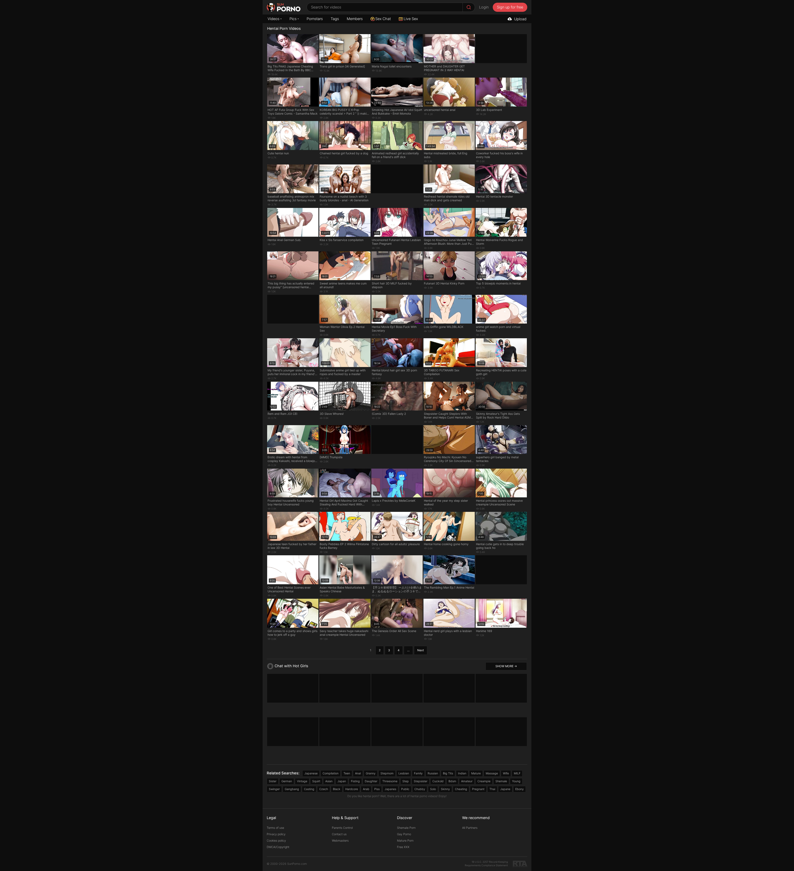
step (405, 781)
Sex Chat (383, 19)
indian (462, 773)
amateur (466, 781)
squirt (316, 781)
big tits (448, 773)
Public (405, 789)
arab (366, 789)
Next (420, 650)
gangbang (292, 789)
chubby (419, 789)
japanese (311, 773)
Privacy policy (276, 834)
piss (377, 789)
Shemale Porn (406, 827)
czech (323, 789)
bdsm (452, 781)
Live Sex (411, 19)
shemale (501, 781)
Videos (273, 19)
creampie (483, 781)
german (286, 781)
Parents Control (342, 827)
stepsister (420, 781)
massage (492, 773)
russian (433, 773)
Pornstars (315, 19)
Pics (293, 19)
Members (355, 19)
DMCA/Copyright (278, 847)
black (336, 789)
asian (328, 781)
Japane (505, 789)
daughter (371, 781)
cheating (461, 789)
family (418, 773)
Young (516, 781)
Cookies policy (276, 840)
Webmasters (340, 840)
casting (309, 789)
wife (506, 773)
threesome (389, 781)
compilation (330, 773)
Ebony (519, 789)
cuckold (438, 781)
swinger (274, 789)
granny (370, 773)
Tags (335, 19)
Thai (492, 789)
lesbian (403, 773)
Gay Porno (404, 834)
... (408, 650)
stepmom (386, 773)
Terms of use (275, 827)
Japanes (390, 789)
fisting (355, 781)
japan (341, 781)
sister (272, 781)
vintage (302, 781)
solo (433, 789)
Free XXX (403, 847)
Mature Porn (405, 840)
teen (346, 773)
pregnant (478, 789)
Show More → (506, 666)
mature (476, 773)
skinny (445, 789)
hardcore (351, 789)
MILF (517, 773)
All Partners (469, 827)
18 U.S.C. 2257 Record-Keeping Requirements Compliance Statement (486, 863)
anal (358, 773)
